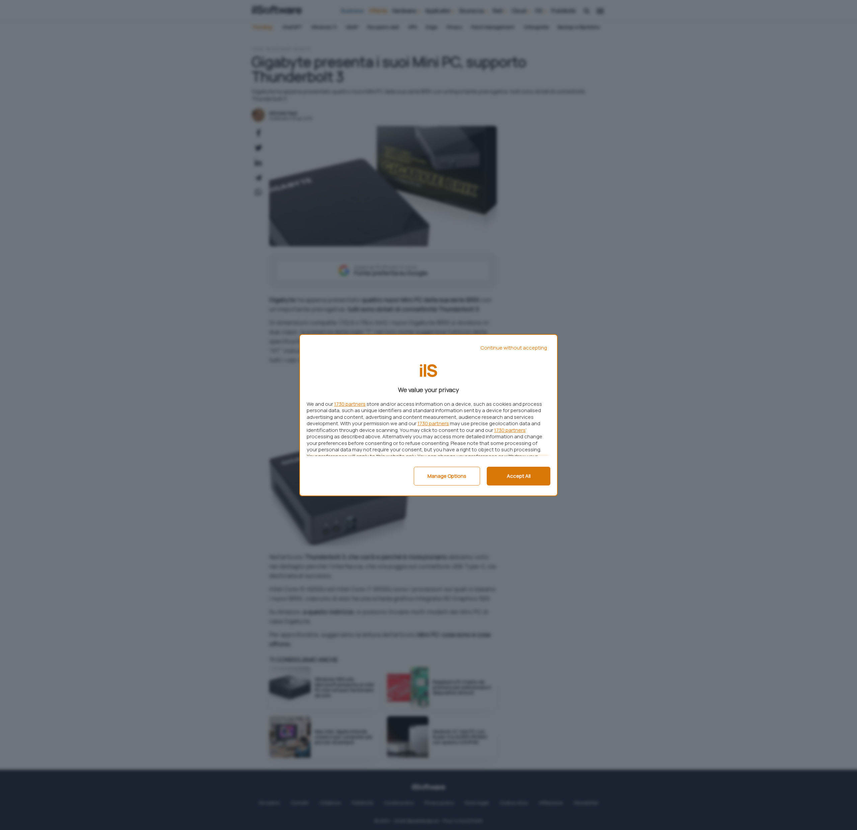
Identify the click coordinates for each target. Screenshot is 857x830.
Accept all (519, 475)
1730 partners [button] (350, 403)
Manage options (446, 475)
